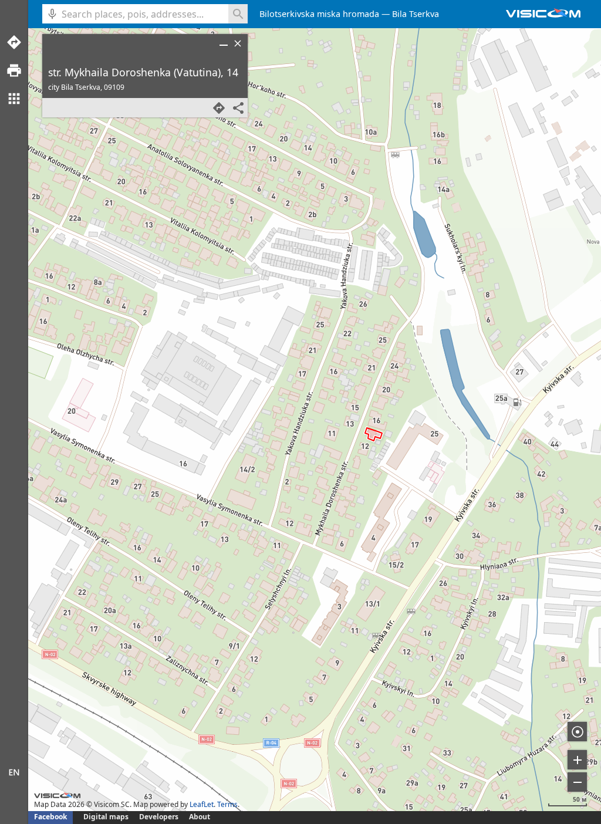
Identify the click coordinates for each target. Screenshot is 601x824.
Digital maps (106, 817)
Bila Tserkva (415, 13)
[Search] (238, 13)
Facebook (50, 817)
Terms (227, 804)
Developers (158, 817)
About (199, 817)
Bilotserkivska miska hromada (319, 13)
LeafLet (202, 804)
